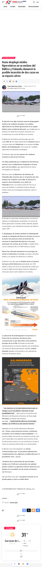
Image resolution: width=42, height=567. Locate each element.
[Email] (13, 81)
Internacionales (8, 57)
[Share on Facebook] (7, 81)
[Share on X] (10, 81)
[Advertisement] (21, 30)
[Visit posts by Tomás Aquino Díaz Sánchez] (4, 87)
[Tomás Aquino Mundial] (16, 2)
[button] (4, 2)
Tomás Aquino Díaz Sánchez (14, 86)
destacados (14, 502)
